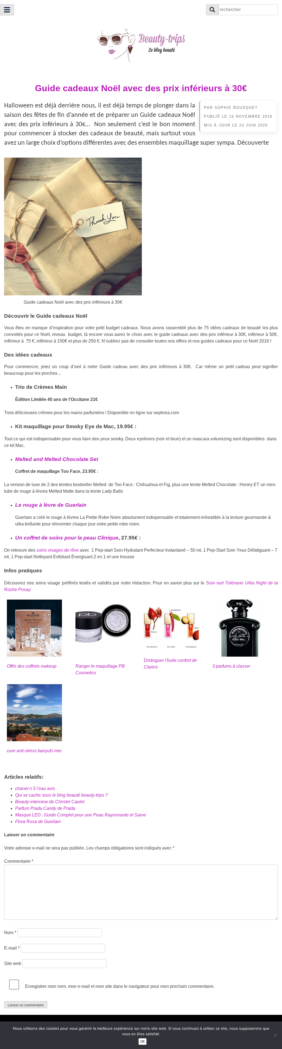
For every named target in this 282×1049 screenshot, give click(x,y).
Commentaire (18, 861)
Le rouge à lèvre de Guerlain (50, 505)
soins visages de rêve (57, 550)
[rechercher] (212, 9)
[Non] (275, 1035)
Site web (12, 963)
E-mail (12, 948)
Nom (10, 932)
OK (142, 1041)
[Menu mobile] (7, 9)
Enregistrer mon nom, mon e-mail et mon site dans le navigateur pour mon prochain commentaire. (120, 986)
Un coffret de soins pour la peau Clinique (66, 538)
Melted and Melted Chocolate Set (56, 459)
